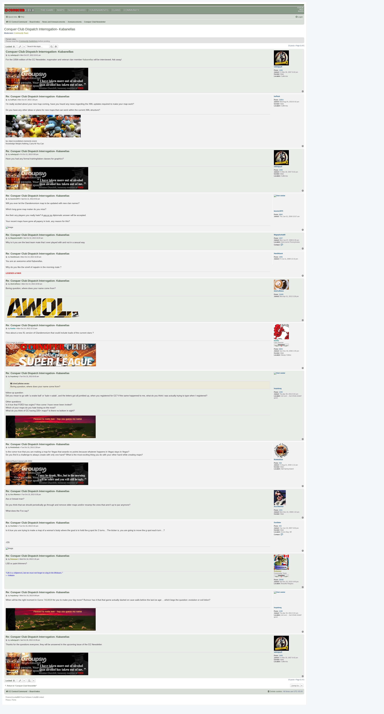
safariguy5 (278, 67)
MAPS (60, 10)
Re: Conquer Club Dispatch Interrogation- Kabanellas (37, 96)
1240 (281, 392)
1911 (280, 510)
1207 (281, 238)
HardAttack (278, 253)
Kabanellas (88, 59)
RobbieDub (278, 459)
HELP (301, 9)
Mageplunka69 (279, 235)
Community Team (21, 33)
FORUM (300, 8)
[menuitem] (21, 17)
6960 (281, 214)
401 (280, 526)
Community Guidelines (28, 41)
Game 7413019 (44, 600)
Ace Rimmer (279, 506)
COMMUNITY (131, 10)
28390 (281, 580)
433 (280, 463)
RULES (300, 11)
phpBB (16, 697)
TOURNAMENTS (98, 10)
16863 (281, 100)
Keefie (276, 340)
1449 (281, 70)
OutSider (277, 522)
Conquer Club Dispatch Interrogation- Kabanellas (39, 29)
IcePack (277, 96)
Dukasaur (277, 571)
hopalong (278, 388)
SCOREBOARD (77, 10)
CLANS (116, 10)
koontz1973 (278, 211)
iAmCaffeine (279, 291)
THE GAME (47, 10)
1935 (281, 257)
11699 (281, 294)
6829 (281, 349)
